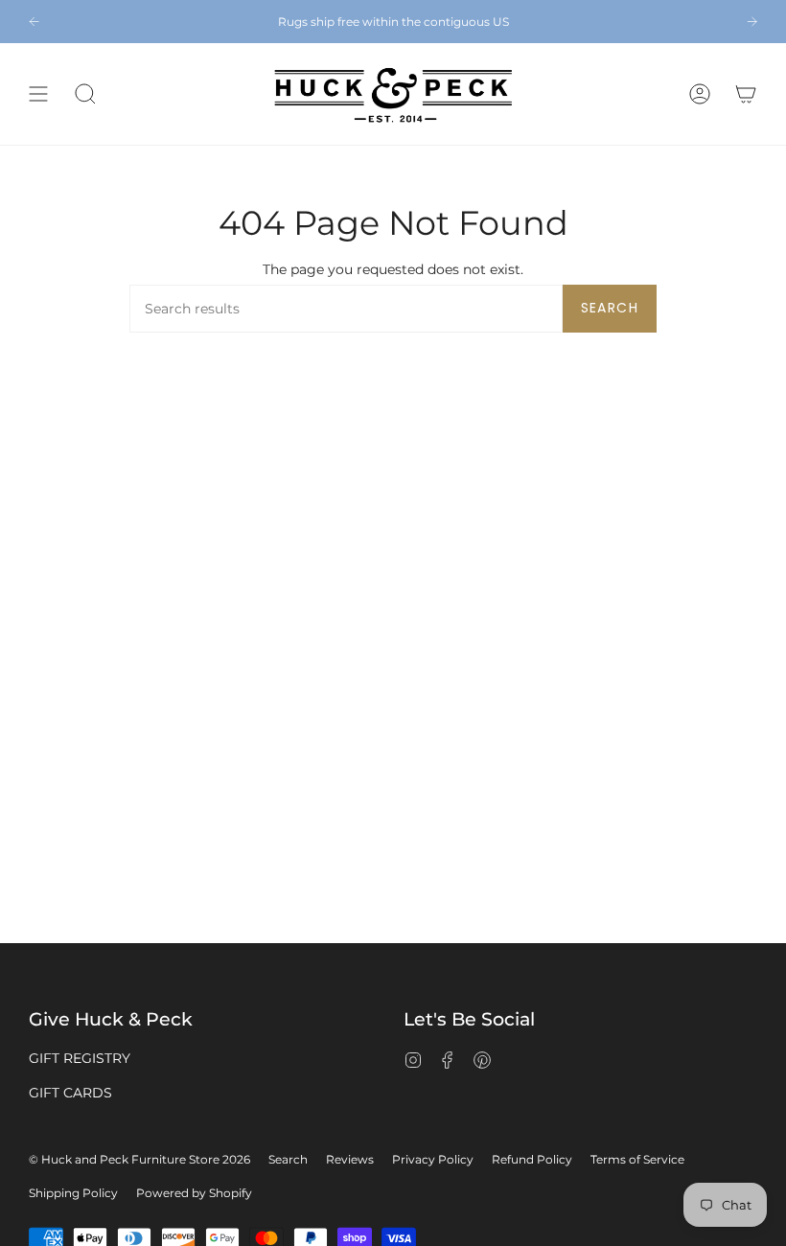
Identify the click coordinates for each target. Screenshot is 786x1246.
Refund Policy (532, 1159)
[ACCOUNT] (699, 94)
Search (609, 307)
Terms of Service (637, 1159)
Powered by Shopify (194, 1193)
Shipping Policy (73, 1193)
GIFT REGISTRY (79, 1058)
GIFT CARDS (70, 1092)
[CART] (745, 94)
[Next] (752, 21)
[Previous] (34, 21)
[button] (85, 94)
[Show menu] (38, 94)
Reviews (350, 1159)
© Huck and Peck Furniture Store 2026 (139, 1159)
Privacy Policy (433, 1159)
